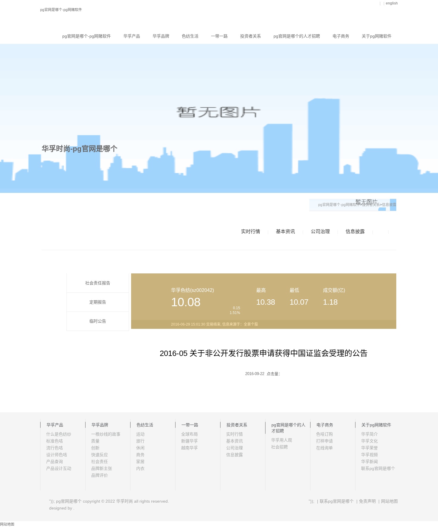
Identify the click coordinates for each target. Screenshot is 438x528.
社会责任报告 (97, 283)
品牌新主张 (101, 468)
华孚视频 (369, 454)
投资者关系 (250, 36)
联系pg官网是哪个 (378, 468)
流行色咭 (54, 447)
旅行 (140, 441)
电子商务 (341, 36)
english (392, 3)
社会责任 (99, 461)
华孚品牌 (161, 36)
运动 (140, 434)
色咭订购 (324, 434)
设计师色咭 (56, 454)
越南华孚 (189, 447)
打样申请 (324, 441)
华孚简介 (369, 434)
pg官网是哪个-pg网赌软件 (61, 10)
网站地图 (389, 501)
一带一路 (219, 36)
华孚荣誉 (369, 447)
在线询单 (324, 447)
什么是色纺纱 (58, 434)
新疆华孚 (189, 441)
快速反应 (99, 454)
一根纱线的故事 (105, 434)
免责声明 (367, 501)
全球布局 (189, 434)
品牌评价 (99, 475)
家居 (140, 461)
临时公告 (97, 321)
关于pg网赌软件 (377, 36)
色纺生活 (190, 36)
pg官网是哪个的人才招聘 (297, 36)
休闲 (140, 447)
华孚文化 (369, 441)
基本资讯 (285, 231)
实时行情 (250, 231)
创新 (95, 447)
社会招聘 (279, 447)
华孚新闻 (369, 461)
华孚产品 (131, 36)
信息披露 (355, 231)
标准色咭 (54, 441)
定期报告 (97, 302)
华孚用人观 (281, 440)
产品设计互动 (58, 468)
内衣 (140, 468)
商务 (140, 454)
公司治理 (320, 231)
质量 (95, 441)
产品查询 (54, 461)
